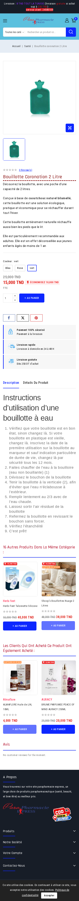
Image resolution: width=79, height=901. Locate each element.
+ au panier (32, 297)
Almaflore (9, 699)
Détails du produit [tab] (35, 383)
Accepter (49, 895)
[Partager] (9, 318)
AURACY (47, 699)
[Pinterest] (36, 318)
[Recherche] (71, 32)
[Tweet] (23, 318)
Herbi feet (9, 601)
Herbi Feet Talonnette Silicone (20, 605)
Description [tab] (11, 383)
